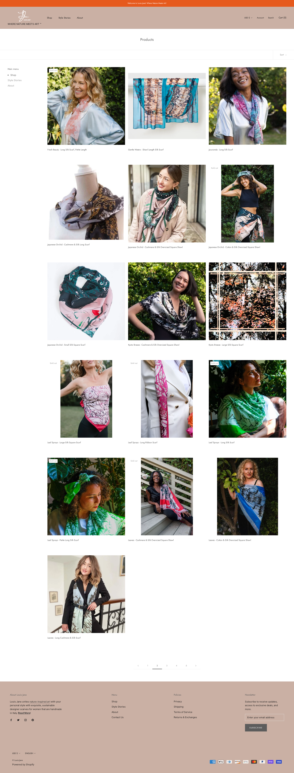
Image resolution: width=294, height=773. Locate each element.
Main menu (13, 69)
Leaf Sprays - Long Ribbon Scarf (142, 442)
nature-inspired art (40, 701)
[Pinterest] (33, 720)
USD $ (247, 17)
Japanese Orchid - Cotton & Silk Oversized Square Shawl (234, 247)
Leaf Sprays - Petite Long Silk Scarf (63, 540)
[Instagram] (25, 720)
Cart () (282, 17)
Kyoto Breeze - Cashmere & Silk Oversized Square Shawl (153, 344)
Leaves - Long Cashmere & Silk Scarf (64, 637)
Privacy (178, 701)
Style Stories (64, 17)
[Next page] (196, 665)
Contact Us (118, 717)
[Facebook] (11, 720)
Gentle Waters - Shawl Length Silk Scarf (146, 149)
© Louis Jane (17, 760)
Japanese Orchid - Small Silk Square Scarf (66, 344)
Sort (282, 54)
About (80, 17)
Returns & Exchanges (185, 717)
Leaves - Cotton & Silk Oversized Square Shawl (230, 540)
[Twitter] (18, 720)
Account (260, 17)
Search (271, 17)
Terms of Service (183, 712)
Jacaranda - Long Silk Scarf (221, 149)
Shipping (178, 706)
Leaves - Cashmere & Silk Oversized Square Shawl (151, 540)
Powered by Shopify (23, 764)
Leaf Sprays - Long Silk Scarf (221, 442)
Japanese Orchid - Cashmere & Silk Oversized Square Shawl (155, 247)
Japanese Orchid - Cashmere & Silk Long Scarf (68, 244)
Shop (49, 17)
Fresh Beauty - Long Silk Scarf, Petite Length (67, 149)
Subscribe (255, 727)
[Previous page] (138, 665)
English (29, 753)
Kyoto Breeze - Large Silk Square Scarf (226, 344)
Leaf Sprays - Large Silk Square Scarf (64, 442)
